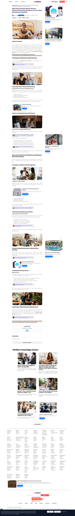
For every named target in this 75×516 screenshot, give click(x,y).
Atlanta (34, 438)
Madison (17, 476)
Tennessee (18, 466)
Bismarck (61, 456)
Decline (57, 511)
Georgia (35, 437)
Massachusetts (10, 449)
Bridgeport (62, 431)
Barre (43, 468)
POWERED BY (24, 195)
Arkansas (35, 430)
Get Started (24, 265)
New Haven (62, 433)
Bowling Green (36, 447)
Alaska (17, 430)
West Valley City (36, 468)
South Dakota (9, 466)
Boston (8, 450)
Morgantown (9, 477)
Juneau (17, 433)
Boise (52, 438)
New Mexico (35, 455)
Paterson (26, 458)
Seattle (61, 467)
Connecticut (62, 430)
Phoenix (26, 432)
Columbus (35, 439)
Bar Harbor (53, 446)
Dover (8, 438)
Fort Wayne (9, 446)
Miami (26, 439)
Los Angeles (44, 431)
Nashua (17, 457)
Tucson (26, 431)
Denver (52, 431)
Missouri (44, 449)
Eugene (26, 464)
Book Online (54, 503)
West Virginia (9, 474)
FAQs (32, 503)
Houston (26, 467)
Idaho (52, 437)
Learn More (24, 108)
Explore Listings (25, 194)
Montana (52, 449)
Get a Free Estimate (49, 256)
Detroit (17, 450)
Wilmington (9, 439)
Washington (62, 466)
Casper (26, 476)
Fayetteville (35, 432)
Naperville (61, 439)
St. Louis (43, 450)
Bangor (52, 447)
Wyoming (26, 474)
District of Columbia (20, 437)
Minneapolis (27, 450)
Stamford (61, 432)
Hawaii (43, 437)
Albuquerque (35, 456)
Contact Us (23, 1)
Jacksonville (27, 438)
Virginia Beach (53, 467)
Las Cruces (35, 457)
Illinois (61, 437)
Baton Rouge (44, 446)
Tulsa (17, 463)
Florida (26, 437)
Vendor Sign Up (54, 1)
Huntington (9, 476)
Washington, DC (19, 438)
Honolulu (43, 438)
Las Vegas (9, 456)
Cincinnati (9, 464)
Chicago (61, 438)
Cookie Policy (17, 513)
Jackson (34, 450)
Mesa (26, 433)
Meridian (52, 439)
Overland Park (27, 446)
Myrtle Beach (62, 464)
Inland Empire (44, 434)
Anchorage (18, 432)
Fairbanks (17, 431)
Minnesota (27, 449)
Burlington (44, 467)
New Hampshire (19, 455)
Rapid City (9, 468)
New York (44, 455)
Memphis (17, 468)
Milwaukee (18, 475)
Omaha (61, 450)
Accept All (50, 511)
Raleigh (52, 457)
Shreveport (44, 447)
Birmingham (9, 431)
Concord (17, 458)
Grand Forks (62, 458)
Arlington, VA (18, 439)
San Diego (44, 432)
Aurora (52, 433)
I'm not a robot (27, 326)
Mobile (8, 433)
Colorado (52, 430)
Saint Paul (26, 451)
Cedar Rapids (18, 446)
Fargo (61, 457)
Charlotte (52, 456)
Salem (26, 463)
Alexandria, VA (18, 440)
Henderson (9, 457)
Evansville (9, 447)
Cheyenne (26, 475)
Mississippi (35, 449)
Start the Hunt (20, 485)
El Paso (26, 472)
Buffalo (43, 457)
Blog (16, 5)
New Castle (9, 440)
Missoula (52, 451)
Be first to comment (27, 342)
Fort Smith (35, 433)
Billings (52, 450)
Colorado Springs (54, 432)
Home (13, 5)
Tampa (26, 440)
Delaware (9, 437)
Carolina (43, 464)
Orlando (26, 441)
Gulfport (34, 451)
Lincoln (61, 451)
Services (16, 1)
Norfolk (52, 468)
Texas (26, 466)
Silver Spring (62, 446)
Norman (17, 464)
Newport (52, 463)
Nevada (8, 455)
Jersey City (27, 457)
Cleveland (9, 463)
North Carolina (54, 455)
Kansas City (27, 447)
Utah (34, 466)
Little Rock (35, 431)
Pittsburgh (35, 463)
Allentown (35, 464)
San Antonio (27, 468)
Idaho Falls (53, 440)
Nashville (17, 467)
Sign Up (62, 1)
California (44, 430)
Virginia (52, 466)
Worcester (9, 451)
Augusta (34, 440)
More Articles (37, 424)
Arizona (26, 430)
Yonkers (43, 458)
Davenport (18, 447)
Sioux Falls (9, 467)
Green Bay (18, 477)
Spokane (61, 468)
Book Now (47, 43)
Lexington (35, 446)
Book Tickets (42, 418)
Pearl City (44, 439)
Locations (10, 1)
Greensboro (53, 458)
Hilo (43, 440)
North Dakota (62, 455)
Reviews (41, 503)
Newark (26, 456)
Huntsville (9, 432)
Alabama (9, 430)
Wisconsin (18, 474)
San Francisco (44, 433)
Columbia (61, 463)
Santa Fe (35, 458)
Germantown (62, 447)
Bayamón (44, 463)
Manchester (18, 456)
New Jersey (27, 455)
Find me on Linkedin (21, 15)
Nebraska (61, 449)
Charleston (9, 475)
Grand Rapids (18, 451)
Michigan (17, 449)
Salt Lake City (35, 467)
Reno (8, 458)
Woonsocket (53, 464)
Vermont (44, 466)
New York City (44, 456)
